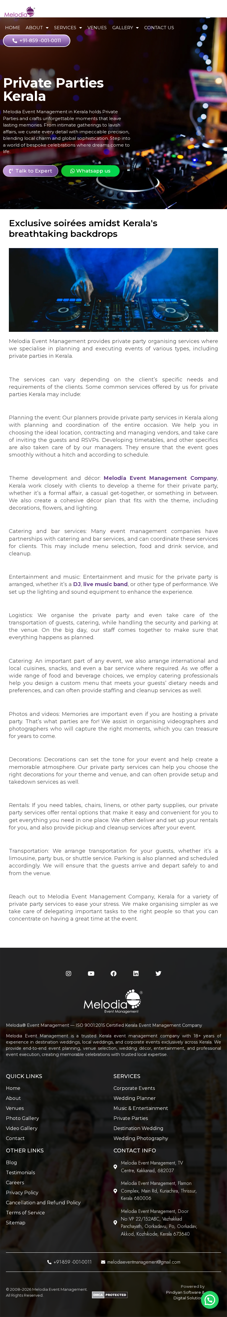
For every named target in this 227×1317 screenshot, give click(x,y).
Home (12, 27)
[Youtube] (91, 973)
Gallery (122, 27)
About (34, 27)
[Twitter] (158, 973)
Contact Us (159, 27)
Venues (97, 27)
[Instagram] (68, 973)
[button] (210, 1300)
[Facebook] (113, 973)
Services (65, 27)
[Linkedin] (136, 973)
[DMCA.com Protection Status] (110, 1297)
